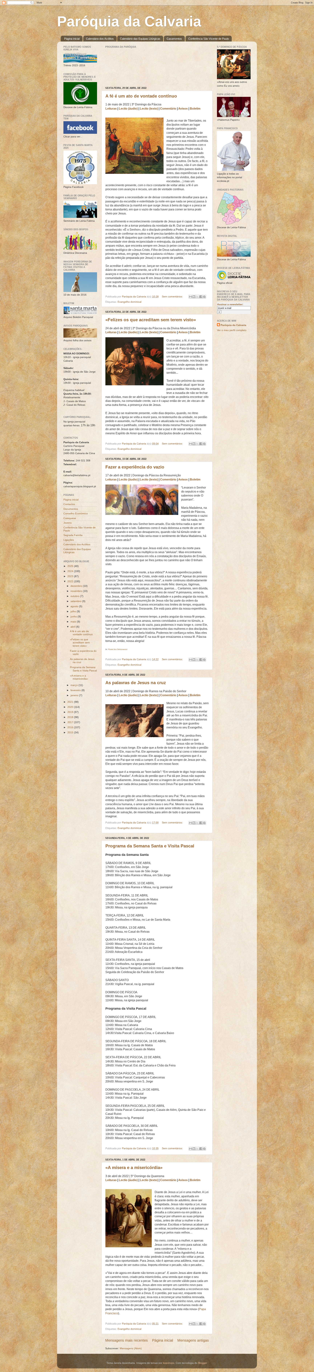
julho (74, 611)
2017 (70, 722)
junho (74, 616)
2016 (70, 727)
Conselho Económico (75, 513)
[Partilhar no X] (197, 296)
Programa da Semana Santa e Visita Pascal (149, 845)
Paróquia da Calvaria (129, 21)
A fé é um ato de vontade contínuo (141, 96)
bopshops (168, 1362)
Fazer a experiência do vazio (134, 466)
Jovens (67, 522)
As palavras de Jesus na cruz (135, 682)
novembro (77, 591)
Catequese (69, 518)
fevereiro (76, 690)
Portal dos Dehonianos (117, 649)
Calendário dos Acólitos (100, 38)
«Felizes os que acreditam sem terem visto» (150, 319)
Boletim (195, 108)
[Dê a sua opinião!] (194, 296)
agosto (75, 606)
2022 (70, 581)
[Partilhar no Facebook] (201, 296)
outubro (75, 596)
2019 (70, 712)
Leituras (111, 108)
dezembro (77, 585)
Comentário (168, 108)
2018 (70, 717)
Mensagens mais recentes (126, 1340)
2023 (70, 576)
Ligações (68, 539)
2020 (70, 706)
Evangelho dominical (129, 301)
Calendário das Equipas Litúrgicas (140, 38)
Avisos (183, 108)
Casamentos (174, 38)
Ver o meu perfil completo (231, 330)
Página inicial (72, 38)
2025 (70, 566)
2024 (70, 571)
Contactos (69, 504)
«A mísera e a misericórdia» (133, 1167)
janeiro (75, 695)
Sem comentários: (173, 296)
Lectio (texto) (149, 108)
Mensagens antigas (193, 1340)
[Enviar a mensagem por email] (190, 296)
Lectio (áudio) (128, 108)
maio (74, 621)
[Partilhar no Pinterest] (204, 296)
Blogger (202, 1362)
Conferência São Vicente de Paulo (208, 38)
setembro (76, 601)
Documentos (70, 508)
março (74, 685)
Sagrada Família (72, 535)
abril (73, 626)
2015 (70, 732)
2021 (70, 701)
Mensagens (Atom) (131, 1348)
